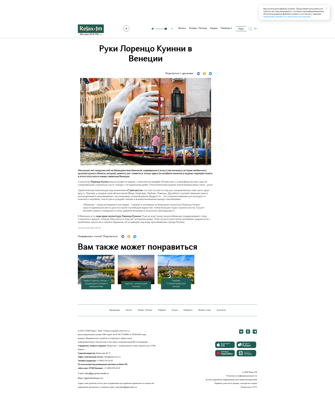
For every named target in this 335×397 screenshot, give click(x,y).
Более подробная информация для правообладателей (231, 380)
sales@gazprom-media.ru (96, 374)
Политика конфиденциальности (241, 376)
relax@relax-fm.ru (112, 357)
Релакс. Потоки (198, 28)
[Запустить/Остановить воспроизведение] (126, 28)
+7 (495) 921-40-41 (112, 368)
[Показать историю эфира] (172, 28)
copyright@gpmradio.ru (126, 387)
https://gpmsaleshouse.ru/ (90, 378)
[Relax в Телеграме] (254, 331)
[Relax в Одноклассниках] (248, 331)
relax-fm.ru (124, 331)
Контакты (221, 310)
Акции (213, 28)
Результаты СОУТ (249, 387)
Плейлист (226, 28)
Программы (114, 310)
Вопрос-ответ (205, 310)
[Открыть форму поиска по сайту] (250, 28)
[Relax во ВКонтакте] (241, 331)
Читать (182, 28)
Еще (241, 28)
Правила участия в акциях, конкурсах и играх (235, 383)
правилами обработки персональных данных (287, 16)
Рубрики (162, 310)
